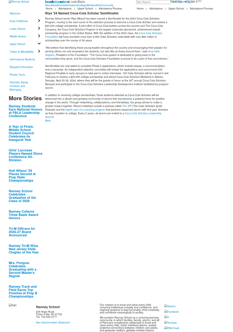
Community (107, 5)
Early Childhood (19, 21)
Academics (58, 5)
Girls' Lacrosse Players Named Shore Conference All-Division (25, 155)
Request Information (21, 67)
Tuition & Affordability (22, 51)
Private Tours (17, 74)
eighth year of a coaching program (85, 109)
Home (49, 8)
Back (48, 120)
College (82, 5)
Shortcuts (178, 2)
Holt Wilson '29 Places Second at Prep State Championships (22, 175)
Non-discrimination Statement (53, 322)
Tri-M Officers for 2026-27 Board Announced (22, 231)
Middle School (18, 36)
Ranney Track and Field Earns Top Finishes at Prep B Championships (23, 291)
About (48, 5)
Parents (49, 2)
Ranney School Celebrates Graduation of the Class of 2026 (22, 196)
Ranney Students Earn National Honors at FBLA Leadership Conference (25, 111)
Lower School (17, 28)
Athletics (91, 5)
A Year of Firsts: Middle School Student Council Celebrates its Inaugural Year (21, 133)
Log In (189, 2)
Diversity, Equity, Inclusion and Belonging (19, 85)
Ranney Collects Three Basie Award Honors (23, 214)
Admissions (71, 5)
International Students (22, 59)
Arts (98, 5)
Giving (65, 2)
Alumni (58, 2)
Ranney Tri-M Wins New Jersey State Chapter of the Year (24, 249)
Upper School (85, 8)
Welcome (15, 13)
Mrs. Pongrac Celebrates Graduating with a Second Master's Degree (22, 269)
